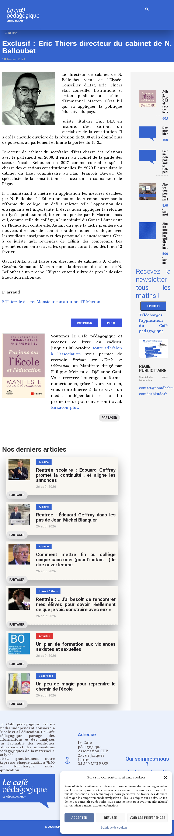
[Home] (24, 28)
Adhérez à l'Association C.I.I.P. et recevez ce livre (165, 102)
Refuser (110, 818)
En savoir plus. (65, 407)
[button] (165, 777)
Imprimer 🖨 (84, 323)
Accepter (79, 818)
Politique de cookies (114, 827)
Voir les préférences (147, 818)
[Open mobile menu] (129, 9)
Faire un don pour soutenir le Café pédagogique (165, 162)
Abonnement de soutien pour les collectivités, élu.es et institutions (165, 235)
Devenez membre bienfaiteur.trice (165, 130)
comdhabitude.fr (153, 394)
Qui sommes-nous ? (147, 761)
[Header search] (146, 8)
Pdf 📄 (111, 323)
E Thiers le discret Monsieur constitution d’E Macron (51, 302)
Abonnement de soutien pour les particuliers (165, 192)
